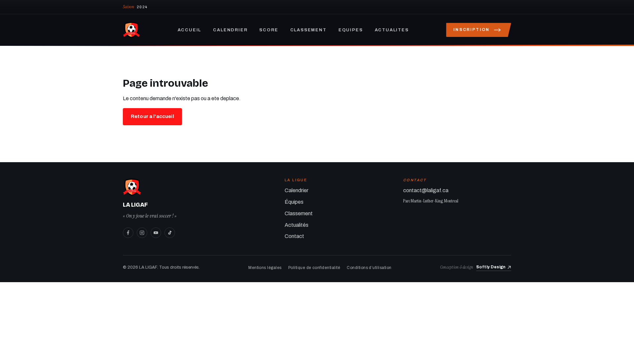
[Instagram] (142, 232)
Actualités (296, 225)
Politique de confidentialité (314, 267)
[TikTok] (169, 232)
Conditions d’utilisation (369, 267)
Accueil (189, 30)
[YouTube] (156, 232)
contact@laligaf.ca (425, 190)
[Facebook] (128, 232)
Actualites (392, 30)
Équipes (294, 202)
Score (268, 30)
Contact (294, 236)
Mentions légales (265, 267)
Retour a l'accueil (152, 116)
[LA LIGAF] (131, 30)
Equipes (350, 30)
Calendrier (230, 30)
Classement (308, 30)
